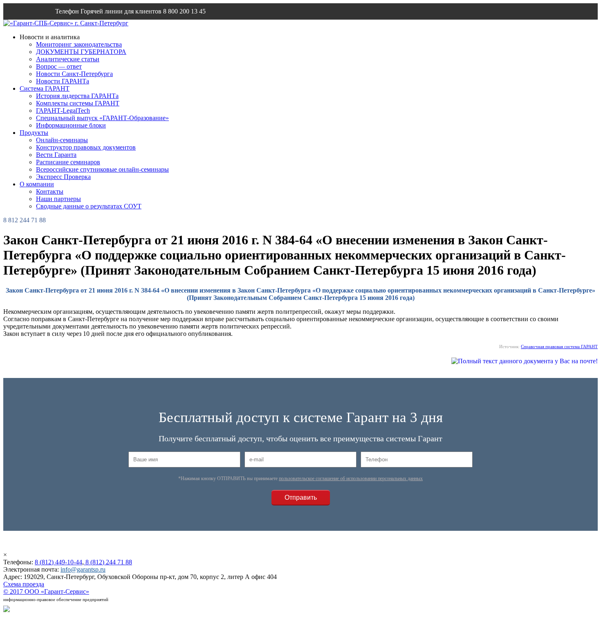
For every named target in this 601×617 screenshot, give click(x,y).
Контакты (49, 191)
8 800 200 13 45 (184, 11)
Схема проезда (23, 584)
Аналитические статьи (67, 59)
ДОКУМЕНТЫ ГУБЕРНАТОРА (81, 51)
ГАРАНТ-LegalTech (63, 110)
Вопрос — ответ (59, 66)
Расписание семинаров (68, 162)
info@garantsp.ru (94, 27)
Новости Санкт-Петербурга (74, 73)
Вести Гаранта (56, 154)
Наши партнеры (58, 198)
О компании (37, 184)
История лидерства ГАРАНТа (77, 95)
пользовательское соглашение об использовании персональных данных (351, 478)
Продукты (34, 132)
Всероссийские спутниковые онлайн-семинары (102, 169)
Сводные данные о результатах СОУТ (88, 206)
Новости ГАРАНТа (62, 81)
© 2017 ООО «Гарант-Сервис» (46, 591)
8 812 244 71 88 (24, 220)
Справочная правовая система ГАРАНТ (559, 346)
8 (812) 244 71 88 (108, 562)
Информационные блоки (71, 125)
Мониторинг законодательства (79, 44)
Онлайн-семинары (62, 139)
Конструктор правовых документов (86, 147)
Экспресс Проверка (63, 176)
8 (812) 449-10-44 (58, 562)
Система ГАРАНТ (45, 88)
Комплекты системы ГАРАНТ (77, 103)
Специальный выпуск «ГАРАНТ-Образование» (102, 117)
